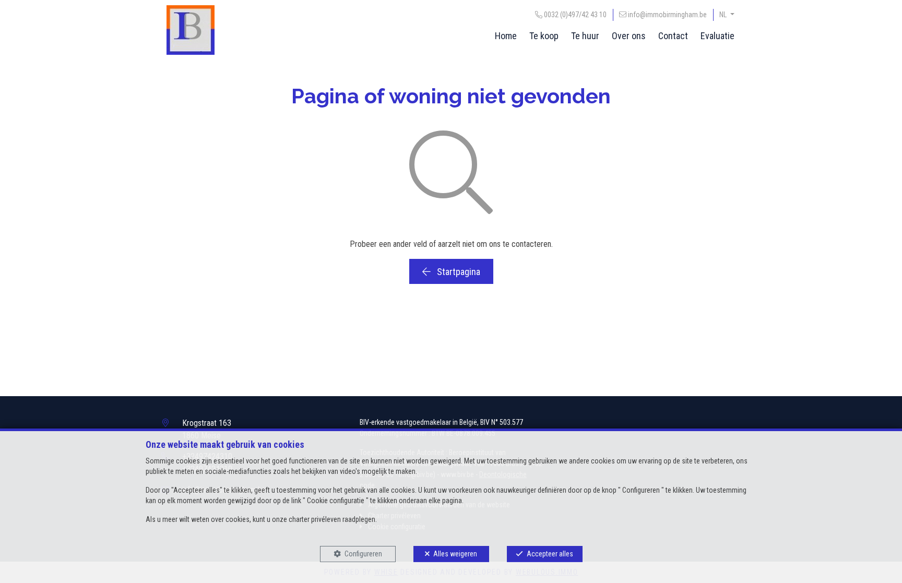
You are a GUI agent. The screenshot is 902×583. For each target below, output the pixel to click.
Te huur (585, 35)
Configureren (363, 554)
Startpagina (457, 271)
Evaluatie (717, 35)
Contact (673, 35)
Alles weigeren (455, 554)
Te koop (544, 35)
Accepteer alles (550, 554)
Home (506, 35)
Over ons (629, 35)
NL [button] (723, 14)
